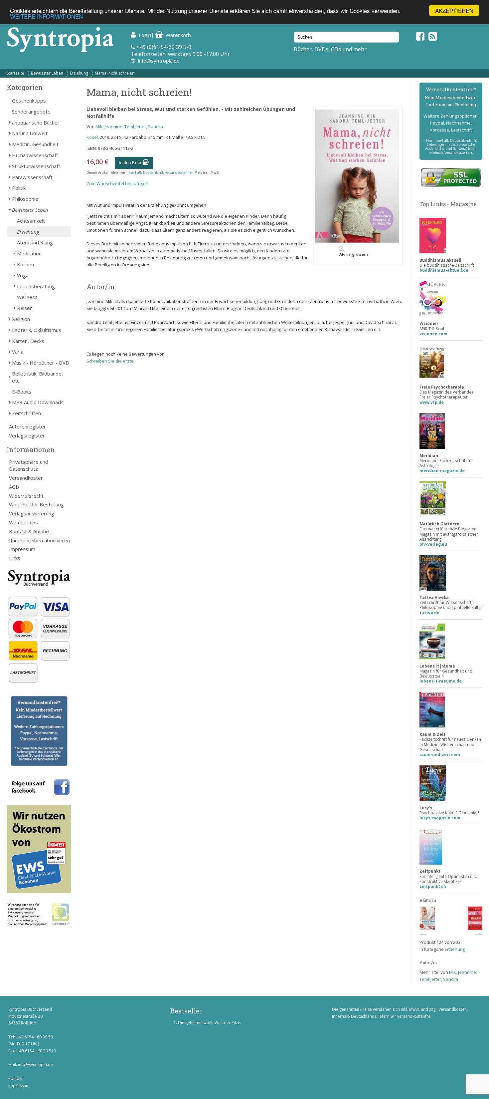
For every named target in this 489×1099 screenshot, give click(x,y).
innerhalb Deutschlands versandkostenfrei (159, 172)
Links (14, 558)
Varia (17, 351)
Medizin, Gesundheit (35, 144)
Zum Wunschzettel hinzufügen (117, 183)
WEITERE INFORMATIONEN (46, 16)
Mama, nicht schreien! (115, 73)
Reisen (25, 308)
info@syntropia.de (159, 60)
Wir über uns (23, 522)
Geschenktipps (29, 100)
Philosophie (25, 198)
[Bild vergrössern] (357, 241)
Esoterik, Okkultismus (36, 330)
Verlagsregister (27, 435)
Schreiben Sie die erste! (110, 361)
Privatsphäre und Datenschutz (28, 465)
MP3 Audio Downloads (38, 402)
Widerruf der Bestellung (36, 504)
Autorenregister (27, 426)
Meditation (29, 253)
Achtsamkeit (31, 220)
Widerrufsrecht (26, 495)
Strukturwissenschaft (36, 166)
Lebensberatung (36, 286)
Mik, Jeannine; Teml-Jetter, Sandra (129, 127)
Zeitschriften (26, 413)
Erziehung (79, 73)
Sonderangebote (31, 111)
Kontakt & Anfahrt (29, 531)
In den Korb (130, 162)
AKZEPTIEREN (454, 10)
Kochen (25, 264)
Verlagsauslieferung (31, 513)
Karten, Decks (28, 341)
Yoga (23, 275)
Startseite (15, 73)
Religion (21, 319)
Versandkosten (26, 477)
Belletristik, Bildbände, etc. (37, 377)
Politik (19, 187)
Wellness (27, 297)
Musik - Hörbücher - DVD (40, 362)
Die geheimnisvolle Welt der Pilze (209, 1022)
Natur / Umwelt (30, 133)
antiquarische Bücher (36, 122)
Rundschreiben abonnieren (39, 540)
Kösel (92, 137)
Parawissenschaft (32, 177)
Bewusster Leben (47, 73)
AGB (14, 486)
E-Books (21, 391)
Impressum (22, 549)
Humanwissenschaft (35, 155)
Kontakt (15, 1078)
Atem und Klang (35, 242)
